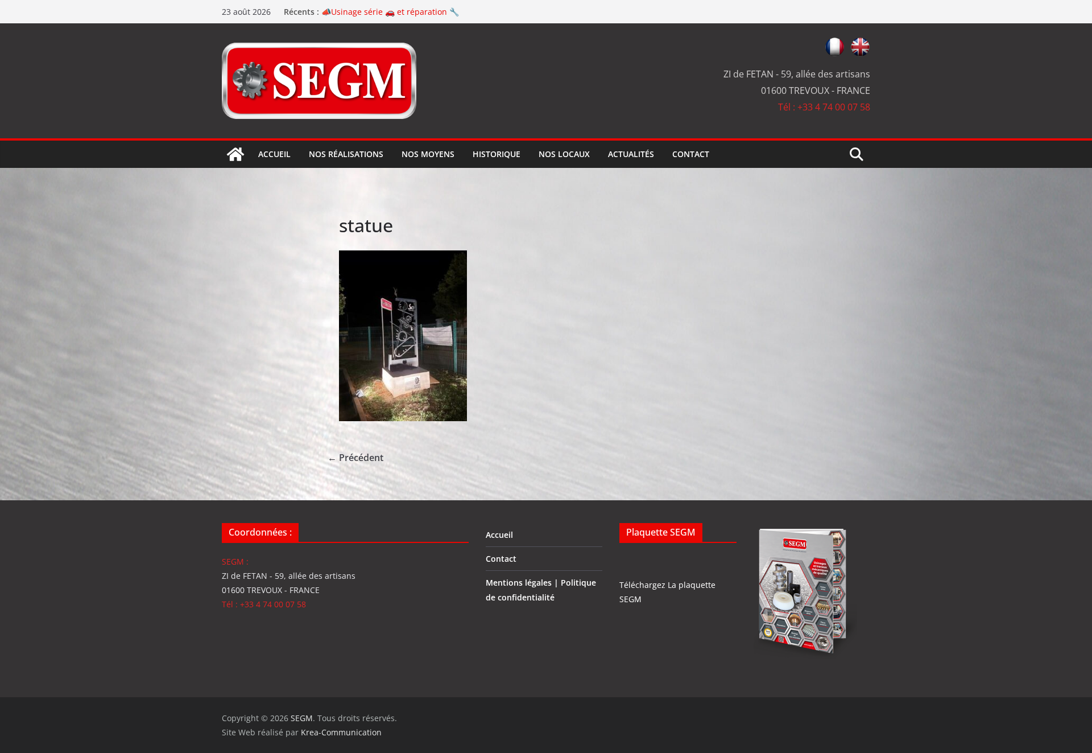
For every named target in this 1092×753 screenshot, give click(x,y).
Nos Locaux (564, 154)
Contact (690, 154)
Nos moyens (428, 154)
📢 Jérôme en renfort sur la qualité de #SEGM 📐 (414, 11)
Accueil (274, 154)
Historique (496, 154)
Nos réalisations (346, 154)
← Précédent (355, 457)
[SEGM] (235, 154)
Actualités (631, 154)
